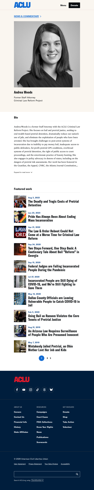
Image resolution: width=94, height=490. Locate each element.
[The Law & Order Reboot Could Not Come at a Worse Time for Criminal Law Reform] (47, 233)
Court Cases (42, 417)
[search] (77, 474)
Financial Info (20, 422)
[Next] (53, 358)
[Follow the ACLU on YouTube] (24, 390)
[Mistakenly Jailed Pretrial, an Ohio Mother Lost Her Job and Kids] (47, 346)
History (17, 427)
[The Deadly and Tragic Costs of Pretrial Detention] (47, 201)
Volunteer (67, 427)
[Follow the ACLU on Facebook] (17, 390)
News (39, 432)
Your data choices (51, 464)
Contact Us (19, 417)
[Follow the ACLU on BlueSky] (51, 390)
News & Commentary (26, 16)
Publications (42, 437)
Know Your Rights (45, 427)
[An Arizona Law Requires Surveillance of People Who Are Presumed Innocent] (47, 331)
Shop (65, 417)
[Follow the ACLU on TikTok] (37, 390)
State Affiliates (21, 432)
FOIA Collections (44, 422)
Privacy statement (35, 464)
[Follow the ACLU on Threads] (44, 390)
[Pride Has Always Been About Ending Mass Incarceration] (47, 217)
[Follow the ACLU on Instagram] (31, 390)
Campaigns (42, 412)
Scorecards (42, 442)
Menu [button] (63, 5)
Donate (74, 5)
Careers (17, 412)
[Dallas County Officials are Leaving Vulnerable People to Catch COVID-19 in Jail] (47, 300)
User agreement (20, 464)
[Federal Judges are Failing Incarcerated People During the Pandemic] (47, 266)
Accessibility (65, 464)
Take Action (68, 422)
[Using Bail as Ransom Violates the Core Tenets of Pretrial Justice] (47, 316)
